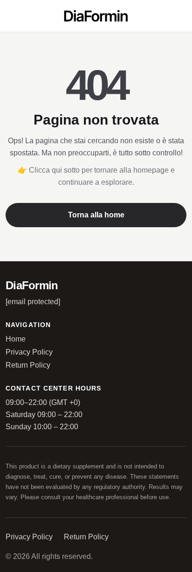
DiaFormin (32, 285)
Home (16, 339)
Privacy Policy (29, 352)
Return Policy (28, 365)
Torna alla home (96, 215)
